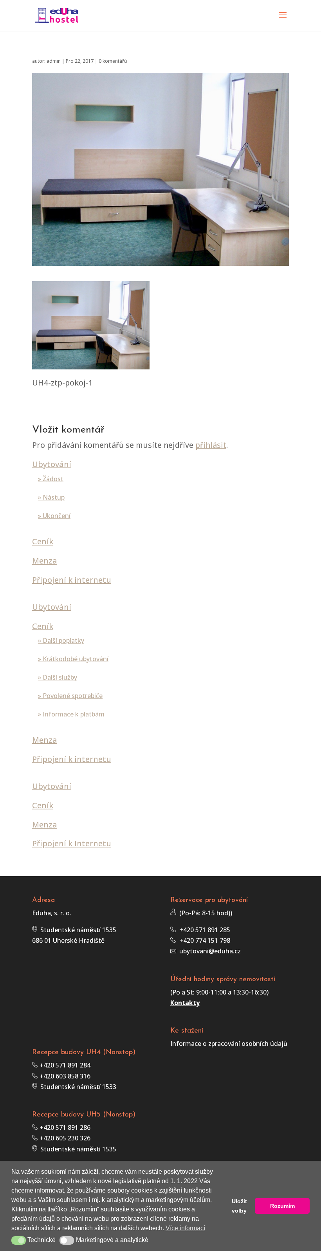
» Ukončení (54, 515)
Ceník (42, 541)
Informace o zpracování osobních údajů (228, 1043)
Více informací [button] (185, 1228)
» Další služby (57, 677)
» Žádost (50, 479)
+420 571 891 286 (64, 1127)
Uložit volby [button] (239, 1206)
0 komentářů (113, 61)
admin (54, 61)
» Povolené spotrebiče (70, 695)
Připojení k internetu (71, 580)
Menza (44, 560)
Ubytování (51, 464)
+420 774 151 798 (203, 940)
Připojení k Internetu (71, 843)
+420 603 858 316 (64, 1076)
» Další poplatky (61, 640)
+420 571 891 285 (203, 930)
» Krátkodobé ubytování (73, 659)
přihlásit (210, 445)
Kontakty (185, 1002)
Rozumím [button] (282, 1206)
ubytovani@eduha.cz (208, 951)
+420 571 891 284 (64, 1065)
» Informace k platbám (71, 714)
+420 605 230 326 (64, 1138)
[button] (18, 1240)
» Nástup (51, 497)
